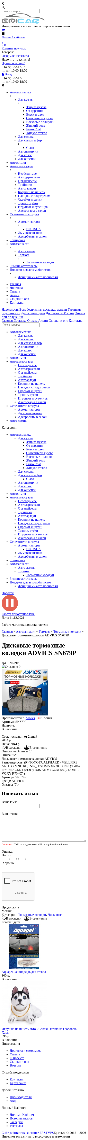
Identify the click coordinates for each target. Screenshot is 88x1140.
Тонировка (17, 240)
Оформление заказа (15, 55)
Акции (14, 295)
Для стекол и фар (30, 140)
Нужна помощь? (13, 63)
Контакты (17, 302)
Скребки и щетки (30, 199)
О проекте (17, 1058)
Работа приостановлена (18, 614)
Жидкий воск (35, 125)
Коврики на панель (31, 192)
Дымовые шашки (30, 232)
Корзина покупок (14, 48)
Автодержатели (29, 177)
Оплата (15, 291)
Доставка (16, 287)
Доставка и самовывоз (25, 1050)
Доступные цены (33, 313)
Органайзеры (27, 181)
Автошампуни (28, 151)
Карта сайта (18, 1083)
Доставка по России (60, 313)
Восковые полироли (40, 122)
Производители (21, 1097)
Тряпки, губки (28, 203)
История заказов (21, 1118)
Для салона (26, 136)
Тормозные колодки (40, 262)
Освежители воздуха (24, 214)
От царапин (34, 111)
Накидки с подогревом (34, 195)
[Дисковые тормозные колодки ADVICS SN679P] (25, 714)
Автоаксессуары (21, 166)
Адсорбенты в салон (32, 236)
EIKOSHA (33, 229)
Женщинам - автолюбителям (38, 277)
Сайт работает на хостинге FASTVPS (28, 1132)
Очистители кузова (39, 118)
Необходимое (27, 173)
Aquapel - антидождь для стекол (24, 972)
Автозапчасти (19, 244)
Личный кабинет (13, 37)
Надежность (10, 309)
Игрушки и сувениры (33, 207)
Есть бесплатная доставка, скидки (43, 309)
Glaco (30, 147)
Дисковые (55, 914)
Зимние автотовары (23, 266)
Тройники (25, 184)
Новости (8, 593)
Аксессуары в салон (32, 210)
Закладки (16, 1122)
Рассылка (16, 1125)
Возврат (15, 1065)
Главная (15, 284)
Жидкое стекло (36, 133)
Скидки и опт (19, 299)
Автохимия (18, 162)
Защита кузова (36, 107)
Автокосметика (20, 92)
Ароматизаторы (29, 221)
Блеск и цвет (35, 114)
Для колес (25, 155)
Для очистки (27, 159)
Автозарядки (27, 188)
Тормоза (23, 255)
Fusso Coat (33, 129)
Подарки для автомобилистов (30, 269)
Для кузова (25, 99)
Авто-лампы (26, 251)
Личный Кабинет (22, 1114)
